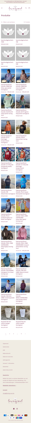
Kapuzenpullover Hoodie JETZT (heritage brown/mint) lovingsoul (6, 139)
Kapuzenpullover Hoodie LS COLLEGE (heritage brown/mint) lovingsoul (22, 166)
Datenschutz (6, 347)
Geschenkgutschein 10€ (22, 41)
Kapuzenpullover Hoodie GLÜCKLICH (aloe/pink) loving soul (7, 112)
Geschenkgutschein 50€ (22, 63)
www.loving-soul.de (8, 370)
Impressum (5, 343)
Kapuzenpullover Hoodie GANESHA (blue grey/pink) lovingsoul (6, 87)
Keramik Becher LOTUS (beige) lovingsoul (6, 323)
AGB (4, 350)
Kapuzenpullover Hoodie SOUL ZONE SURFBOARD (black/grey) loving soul (7, 245)
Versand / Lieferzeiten (8, 363)
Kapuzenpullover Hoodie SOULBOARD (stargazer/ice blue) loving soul (7, 271)
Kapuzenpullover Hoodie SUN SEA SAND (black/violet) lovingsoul (22, 271)
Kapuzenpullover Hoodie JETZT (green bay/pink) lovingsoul (22, 111)
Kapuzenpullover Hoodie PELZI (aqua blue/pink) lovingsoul (22, 192)
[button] (1, 8)
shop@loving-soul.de (8, 393)
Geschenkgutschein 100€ (7, 41)
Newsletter (5, 366)
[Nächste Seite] (25, 333)
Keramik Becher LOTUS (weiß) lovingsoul (21, 323)
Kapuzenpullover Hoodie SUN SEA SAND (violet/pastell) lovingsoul (7, 297)
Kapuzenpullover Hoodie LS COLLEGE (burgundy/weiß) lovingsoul (7, 165)
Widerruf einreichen (8, 356)
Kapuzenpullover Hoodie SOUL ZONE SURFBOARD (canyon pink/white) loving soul (22, 245)
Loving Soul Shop (13, 420)
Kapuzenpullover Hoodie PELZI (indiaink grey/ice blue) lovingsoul (6, 216)
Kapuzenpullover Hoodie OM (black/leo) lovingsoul (8, 192)
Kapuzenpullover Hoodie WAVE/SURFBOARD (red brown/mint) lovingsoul (21, 298)
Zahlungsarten (6, 360)
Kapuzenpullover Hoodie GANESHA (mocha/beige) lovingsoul (21, 87)
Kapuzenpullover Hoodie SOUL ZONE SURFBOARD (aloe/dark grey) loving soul (22, 217)
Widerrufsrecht (6, 353)
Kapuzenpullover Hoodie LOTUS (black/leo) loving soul (21, 138)
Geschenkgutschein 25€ (7, 63)
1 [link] (5, 333)
